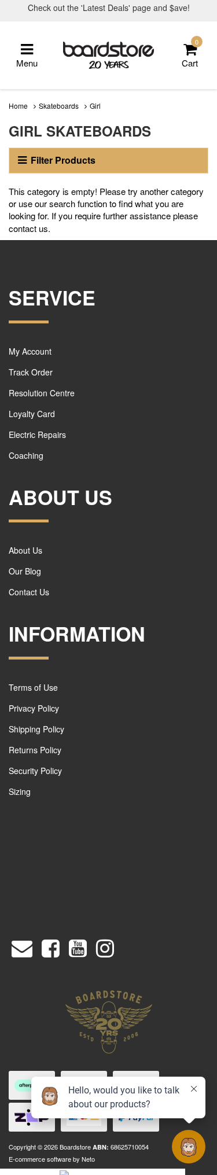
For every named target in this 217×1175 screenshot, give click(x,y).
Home (18, 105)
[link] (51, 945)
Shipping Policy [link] (36, 729)
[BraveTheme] (109, 54)
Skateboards (59, 105)
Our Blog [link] (25, 571)
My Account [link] (30, 351)
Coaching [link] (26, 455)
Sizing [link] (20, 791)
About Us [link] (25, 550)
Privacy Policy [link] (34, 708)
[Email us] (22, 945)
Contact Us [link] (29, 592)
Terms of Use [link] (33, 687)
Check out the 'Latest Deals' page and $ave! (109, 7)
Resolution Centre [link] (42, 393)
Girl (95, 105)
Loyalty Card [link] (32, 413)
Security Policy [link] (35, 770)
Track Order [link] (31, 372)
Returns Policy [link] (35, 750)
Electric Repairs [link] (37, 434)
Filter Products (63, 160)
